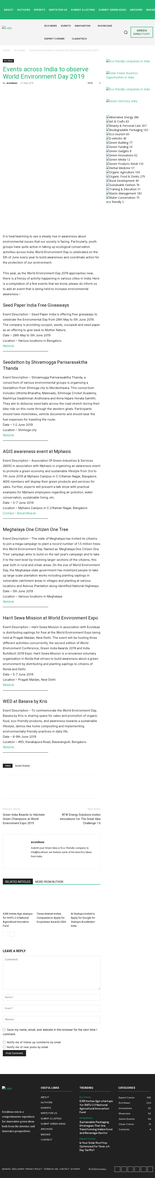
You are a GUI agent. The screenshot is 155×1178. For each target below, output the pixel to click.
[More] (44, 92)
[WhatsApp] (35, 92)
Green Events (22, 765)
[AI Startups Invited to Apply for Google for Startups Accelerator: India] (86, 900)
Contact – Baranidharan (19, 513)
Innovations (86, 1118)
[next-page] (11, 933)
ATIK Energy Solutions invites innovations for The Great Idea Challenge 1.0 (80, 819)
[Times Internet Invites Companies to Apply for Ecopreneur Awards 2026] (51, 900)
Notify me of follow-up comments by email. (34, 1042)
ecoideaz (11, 82)
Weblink (8, 346)
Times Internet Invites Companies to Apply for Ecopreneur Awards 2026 (51, 917)
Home (6, 50)
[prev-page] (5, 933)
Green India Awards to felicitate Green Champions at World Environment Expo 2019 (24, 819)
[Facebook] (83, 5)
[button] (126, 32)
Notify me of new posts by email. (28, 1047)
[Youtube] (149, 14)
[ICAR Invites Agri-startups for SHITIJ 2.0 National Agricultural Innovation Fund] (17, 900)
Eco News (19, 50)
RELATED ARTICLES (17, 881)
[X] (83, 14)
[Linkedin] (129, 5)
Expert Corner (87, 1138)
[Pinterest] (138, 5)
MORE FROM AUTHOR (49, 881)
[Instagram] (92, 5)
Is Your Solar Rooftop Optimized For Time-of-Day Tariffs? (95, 1147)
